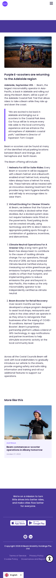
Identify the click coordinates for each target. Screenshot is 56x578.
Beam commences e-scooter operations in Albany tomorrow (24, 448)
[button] (51, 2)
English (13, 575)
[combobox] (13, 575)
